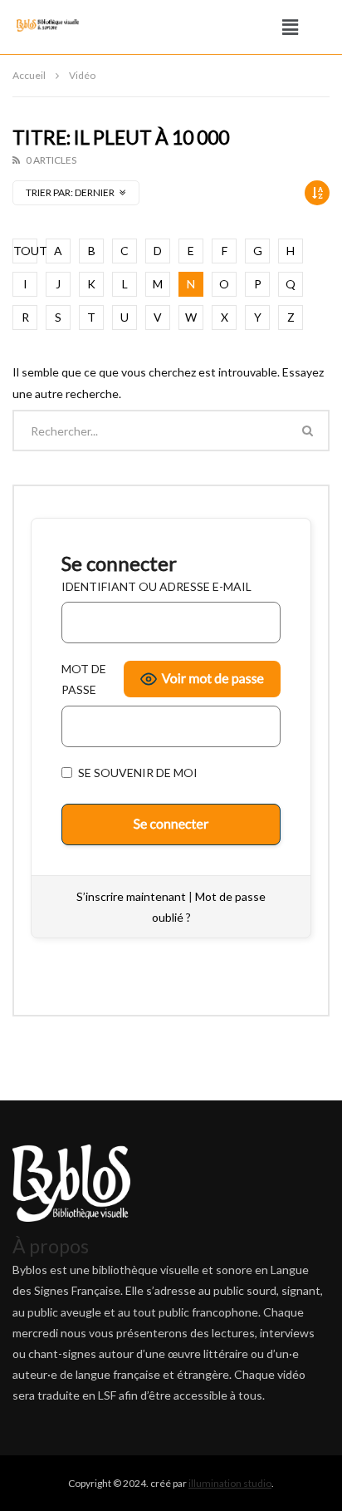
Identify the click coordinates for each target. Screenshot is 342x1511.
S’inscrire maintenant (131, 896)
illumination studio (229, 1483)
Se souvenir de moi (137, 772)
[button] (290, 27)
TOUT (25, 251)
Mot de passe (83, 679)
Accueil (29, 75)
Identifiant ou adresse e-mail (156, 586)
